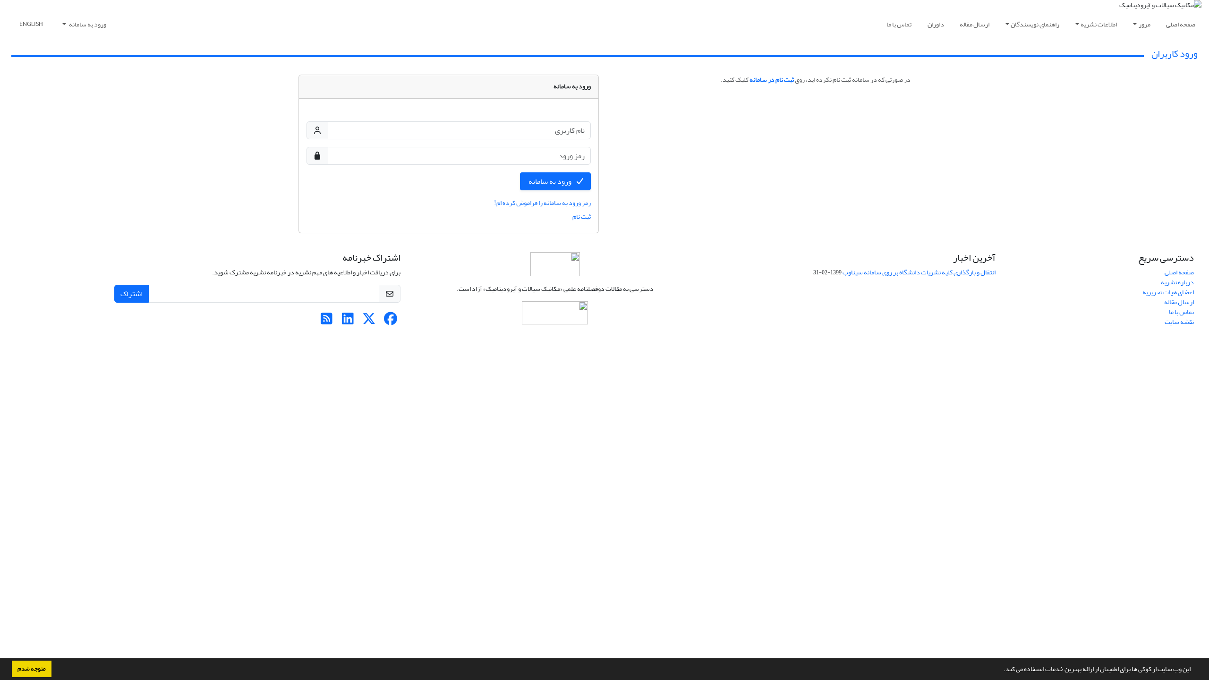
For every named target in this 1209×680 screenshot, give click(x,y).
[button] (1001, 670)
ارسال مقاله (974, 24)
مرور (1144, 24)
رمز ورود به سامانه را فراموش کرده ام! (542, 202)
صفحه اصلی (1180, 24)
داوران (936, 24)
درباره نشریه (1177, 282)
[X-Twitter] (369, 321)
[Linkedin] (348, 321)
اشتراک (131, 294)
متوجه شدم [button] (31, 668)
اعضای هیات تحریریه (1168, 292)
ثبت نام (581, 216)
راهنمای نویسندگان (1035, 24)
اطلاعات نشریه (1099, 24)
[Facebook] (390, 321)
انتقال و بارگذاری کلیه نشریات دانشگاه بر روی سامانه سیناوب (919, 272)
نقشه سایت (1179, 321)
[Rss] (326, 321)
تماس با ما (898, 24)
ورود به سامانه (87, 24)
